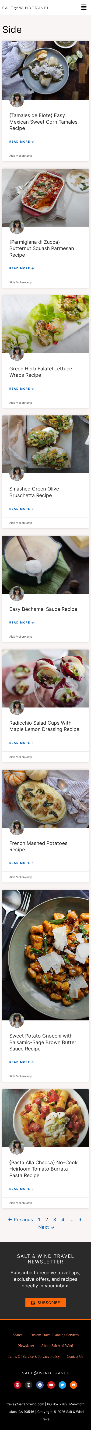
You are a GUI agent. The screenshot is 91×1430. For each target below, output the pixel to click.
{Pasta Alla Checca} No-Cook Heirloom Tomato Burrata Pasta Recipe (43, 1169)
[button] (84, 7)
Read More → (21, 141)
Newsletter (26, 1346)
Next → (46, 1227)
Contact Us (75, 1356)
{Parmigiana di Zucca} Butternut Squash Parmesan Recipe (41, 248)
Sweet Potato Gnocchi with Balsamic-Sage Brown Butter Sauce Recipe (42, 1042)
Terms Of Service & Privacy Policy (34, 1356)
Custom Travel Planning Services (54, 1335)
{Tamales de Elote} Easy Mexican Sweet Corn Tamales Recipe (43, 121)
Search (18, 1335)
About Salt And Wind (57, 1346)
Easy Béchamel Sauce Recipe (43, 609)
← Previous (20, 1219)
